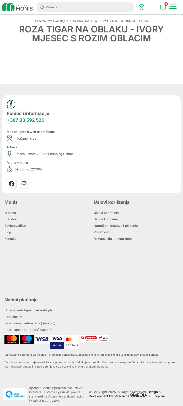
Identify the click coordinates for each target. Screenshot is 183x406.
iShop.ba (158, 396)
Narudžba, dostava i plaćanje (116, 225)
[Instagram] (24, 184)
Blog (7, 232)
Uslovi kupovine (106, 219)
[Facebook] (12, 184)
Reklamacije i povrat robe (113, 238)
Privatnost (101, 232)
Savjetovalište (15, 225)
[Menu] (173, 6)
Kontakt (10, 238)
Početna (40, 21)
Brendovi (11, 219)
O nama (10, 213)
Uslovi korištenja (106, 213)
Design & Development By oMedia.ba (125, 394)
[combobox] (85, 7)
